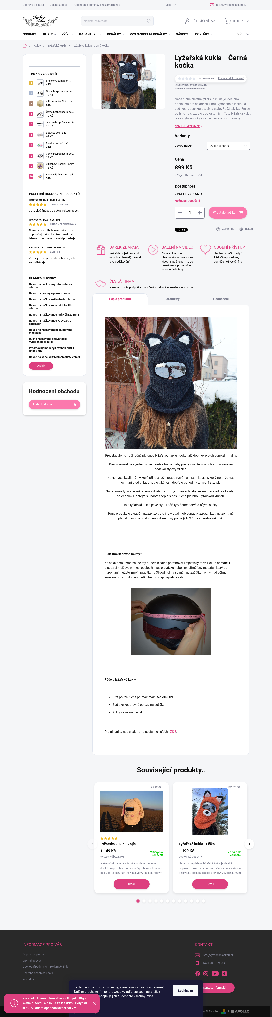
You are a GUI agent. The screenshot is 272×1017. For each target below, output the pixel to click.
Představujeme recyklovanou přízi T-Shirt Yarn (52, 349)
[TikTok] (224, 973)
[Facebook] (198, 973)
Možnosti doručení (187, 201)
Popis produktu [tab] (120, 299)
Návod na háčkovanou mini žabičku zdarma (51, 307)
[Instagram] (206, 973)
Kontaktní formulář (214, 987)
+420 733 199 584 (214, 962)
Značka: (190, 88)
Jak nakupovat (59, 4)
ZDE (173, 732)
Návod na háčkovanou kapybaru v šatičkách (50, 322)
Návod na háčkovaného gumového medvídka (50, 331)
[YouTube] (215, 973)
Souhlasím (185, 991)
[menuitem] (31, 34)
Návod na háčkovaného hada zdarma (52, 299)
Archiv (41, 365)
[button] (138, 901)
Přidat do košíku (224, 212)
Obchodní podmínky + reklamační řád (97, 4)
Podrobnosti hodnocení (231, 78)
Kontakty (28, 979)
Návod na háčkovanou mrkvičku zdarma (54, 314)
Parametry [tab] (172, 299)
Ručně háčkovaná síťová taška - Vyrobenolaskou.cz (49, 340)
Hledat (148, 21)
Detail (131, 884)
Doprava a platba (33, 4)
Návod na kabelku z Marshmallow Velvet (54, 357)
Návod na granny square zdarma (49, 293)
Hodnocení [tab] (221, 299)
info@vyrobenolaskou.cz (218, 955)
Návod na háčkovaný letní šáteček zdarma (50, 286)
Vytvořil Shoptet (209, 1011)
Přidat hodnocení (43, 404)
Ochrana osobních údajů (38, 973)
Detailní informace (187, 126)
